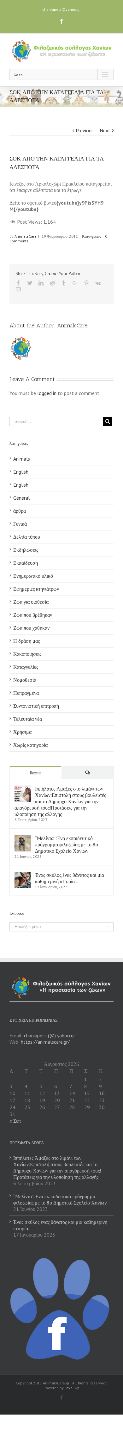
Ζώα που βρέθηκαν (32, 615)
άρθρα (19, 511)
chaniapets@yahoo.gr (61, 9)
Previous (85, 130)
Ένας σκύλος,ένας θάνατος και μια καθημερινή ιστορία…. (69, 878)
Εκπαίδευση (25, 563)
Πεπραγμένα (26, 693)
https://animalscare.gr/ (45, 1042)
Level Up (72, 1387)
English (20, 472)
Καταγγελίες (91, 236)
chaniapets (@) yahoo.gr (49, 1035)
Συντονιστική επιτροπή (36, 706)
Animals (21, 459)
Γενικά (20, 524)
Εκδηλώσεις (25, 550)
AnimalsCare (26, 236)
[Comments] (87, 772)
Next (105, 130)
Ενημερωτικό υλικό (33, 576)
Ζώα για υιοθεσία (31, 602)
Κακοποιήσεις (27, 654)
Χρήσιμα (22, 732)
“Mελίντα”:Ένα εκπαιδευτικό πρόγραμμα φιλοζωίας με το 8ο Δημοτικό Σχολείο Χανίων (66, 844)
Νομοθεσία (24, 680)
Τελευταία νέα (27, 719)
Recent (35, 773)
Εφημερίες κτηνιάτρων (36, 589)
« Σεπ (15, 1121)
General (21, 498)
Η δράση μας (26, 641)
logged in (46, 393)
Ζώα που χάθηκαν (31, 628)
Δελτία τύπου (26, 537)
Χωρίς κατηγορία (30, 745)
